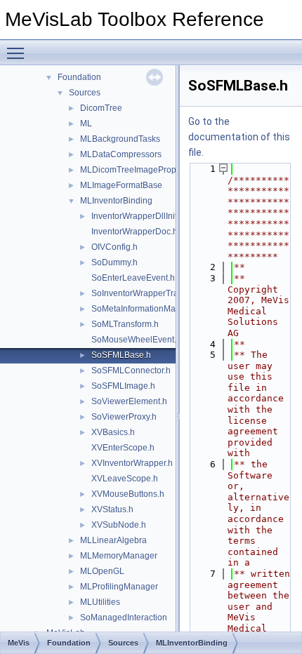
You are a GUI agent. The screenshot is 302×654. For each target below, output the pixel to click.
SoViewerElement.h (129, 401)
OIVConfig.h (114, 247)
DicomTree (101, 108)
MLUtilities (100, 602)
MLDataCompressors (121, 154)
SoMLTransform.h (125, 324)
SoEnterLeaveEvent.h (133, 278)
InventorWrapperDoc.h (134, 231)
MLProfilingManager (119, 587)
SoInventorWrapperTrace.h (143, 293)
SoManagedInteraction (123, 617)
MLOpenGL (102, 571)
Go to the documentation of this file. (239, 137)
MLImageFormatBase (121, 185)
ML (86, 123)
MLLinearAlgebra (113, 540)
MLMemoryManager (118, 556)
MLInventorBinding (116, 201)
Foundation (79, 77)
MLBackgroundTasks (120, 139)
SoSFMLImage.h (123, 386)
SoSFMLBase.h (121, 355)
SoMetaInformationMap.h (139, 309)
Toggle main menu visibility (18, 52)
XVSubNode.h (118, 525)
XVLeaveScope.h (124, 478)
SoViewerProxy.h (124, 417)
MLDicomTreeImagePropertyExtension (154, 170)
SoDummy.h (114, 262)
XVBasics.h (113, 432)
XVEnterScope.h (123, 448)
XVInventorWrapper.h (132, 463)
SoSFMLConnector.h (131, 370)
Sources (84, 93)
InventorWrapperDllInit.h (137, 216)
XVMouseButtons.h (127, 494)
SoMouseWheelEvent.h (136, 340)
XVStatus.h (112, 509)
